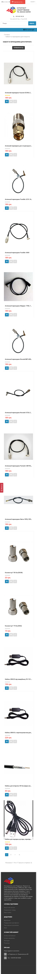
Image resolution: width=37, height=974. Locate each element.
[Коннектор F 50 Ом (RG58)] (18, 553)
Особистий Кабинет (10, 935)
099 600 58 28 (20, 16)
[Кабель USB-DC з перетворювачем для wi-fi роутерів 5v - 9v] (18, 713)
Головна (7, 34)
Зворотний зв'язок (9, 907)
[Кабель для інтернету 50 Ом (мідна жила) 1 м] (18, 766)
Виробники (7, 920)
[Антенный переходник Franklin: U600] (18, 233)
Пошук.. (32, 23)
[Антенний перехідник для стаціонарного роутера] (18, 126)
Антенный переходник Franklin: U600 (17, 252)
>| (19, 854)
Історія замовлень (9, 938)
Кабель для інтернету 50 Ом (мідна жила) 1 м (20, 786)
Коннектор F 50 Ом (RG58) (14, 572)
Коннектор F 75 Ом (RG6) (13, 626)
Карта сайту (7, 912)
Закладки (7, 940)
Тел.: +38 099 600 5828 (14, 958)
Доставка (5, 2)
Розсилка (7, 943)
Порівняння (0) (18, 47)
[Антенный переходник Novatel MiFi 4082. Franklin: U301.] (18, 340)
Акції (5, 927)
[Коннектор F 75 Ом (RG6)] (18, 606)
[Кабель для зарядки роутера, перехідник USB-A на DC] (18, 820)
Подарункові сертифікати (11, 923)
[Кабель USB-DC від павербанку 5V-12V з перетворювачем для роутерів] (18, 660)
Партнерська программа (11, 925)
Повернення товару (10, 910)
